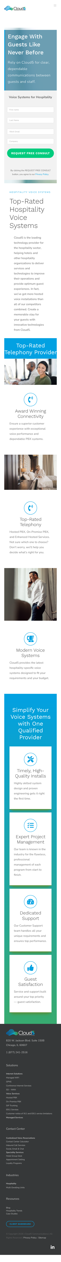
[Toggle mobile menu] (55, 5)
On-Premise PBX (13, 1101)
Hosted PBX (11, 1097)
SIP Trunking (11, 1105)
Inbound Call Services (15, 1145)
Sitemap (42, 1237)
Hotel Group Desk (14, 1156)
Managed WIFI (12, 1077)
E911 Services (12, 1109)
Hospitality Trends (14, 1210)
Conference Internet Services (18, 1085)
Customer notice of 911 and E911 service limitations (29, 1113)
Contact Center (15, 1129)
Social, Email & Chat (15, 1148)
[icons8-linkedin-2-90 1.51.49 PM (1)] (52, 1246)
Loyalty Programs (14, 1163)
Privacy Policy (41, 174)
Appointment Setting (15, 1159)
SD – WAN (11, 1089)
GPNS (8, 1081)
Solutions (12, 1065)
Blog (8, 1207)
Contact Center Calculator (17, 1141)
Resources (12, 1199)
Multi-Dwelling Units (15, 1187)
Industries (12, 1175)
